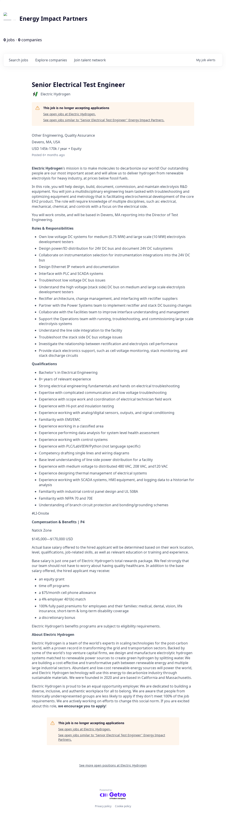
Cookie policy (123, 806)
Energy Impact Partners (53, 19)
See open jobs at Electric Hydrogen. (69, 114)
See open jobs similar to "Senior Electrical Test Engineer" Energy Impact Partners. (103, 120)
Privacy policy (103, 806)
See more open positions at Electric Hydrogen (113, 765)
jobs (18, 60)
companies (51, 60)
